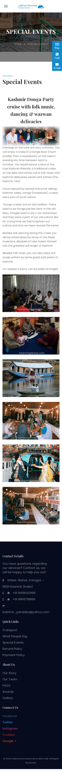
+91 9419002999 (23, 593)
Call (58, 58)
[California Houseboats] (31, 6)
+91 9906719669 (23, 599)
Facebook (9, 716)
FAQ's (6, 685)
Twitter (7, 722)
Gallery (7, 698)
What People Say (14, 636)
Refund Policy (12, 649)
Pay (58, 47)
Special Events (13, 642)
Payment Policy (13, 655)
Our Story (9, 673)
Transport (9, 630)
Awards (8, 692)
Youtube (8, 735)
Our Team (9, 679)
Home (18, 44)
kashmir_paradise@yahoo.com (25, 612)
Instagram (10, 728)
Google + (9, 741)
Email (58, 67)
